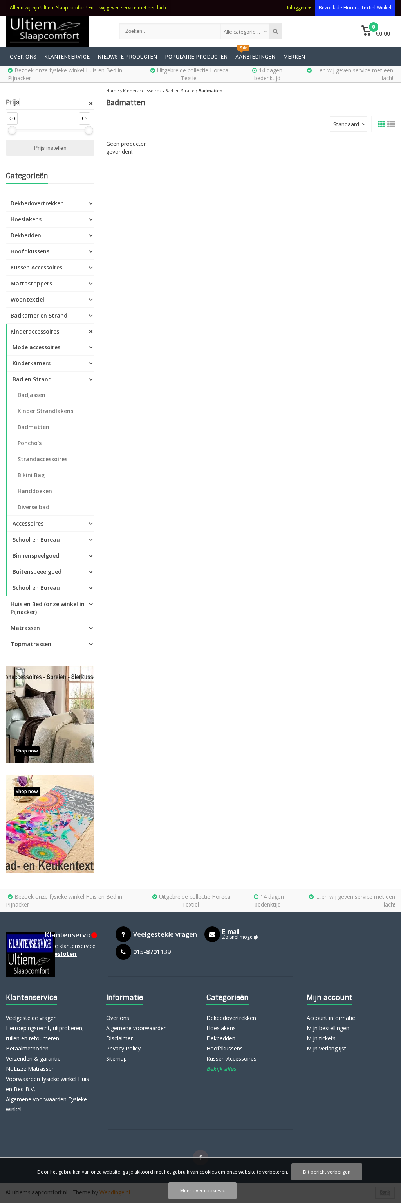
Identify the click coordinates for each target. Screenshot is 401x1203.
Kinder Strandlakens (45, 411)
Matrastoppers (31, 283)
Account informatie (331, 1018)
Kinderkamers (32, 363)
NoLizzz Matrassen (30, 1068)
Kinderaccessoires (35, 331)
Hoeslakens (26, 219)
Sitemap (116, 1058)
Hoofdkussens (30, 251)
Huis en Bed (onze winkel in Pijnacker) (48, 608)
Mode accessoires (36, 347)
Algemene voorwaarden (136, 1028)
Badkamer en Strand (39, 315)
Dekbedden (26, 235)
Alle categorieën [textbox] (243, 31)
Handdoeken (35, 491)
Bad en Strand (32, 379)
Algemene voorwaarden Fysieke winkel (46, 1104)
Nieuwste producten (127, 56)
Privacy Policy (123, 1048)
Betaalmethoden (27, 1048)
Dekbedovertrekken (37, 203)
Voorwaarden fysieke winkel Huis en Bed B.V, (47, 1084)
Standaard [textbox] (346, 124)
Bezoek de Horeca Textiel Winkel (355, 7)
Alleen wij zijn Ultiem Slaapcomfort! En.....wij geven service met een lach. (88, 7)
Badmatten (33, 427)
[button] (375, 31)
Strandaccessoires (42, 459)
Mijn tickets (321, 1038)
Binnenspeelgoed (36, 555)
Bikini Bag (31, 475)
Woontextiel (27, 299)
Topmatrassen (31, 644)
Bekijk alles (221, 1068)
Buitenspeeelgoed (37, 571)
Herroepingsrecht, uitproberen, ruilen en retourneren (45, 1033)
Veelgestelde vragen (31, 1018)
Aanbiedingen (255, 56)
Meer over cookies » (202, 1190)
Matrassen (25, 628)
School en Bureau (36, 539)
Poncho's (30, 443)
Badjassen (31, 395)
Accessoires (28, 523)
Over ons (23, 56)
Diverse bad (33, 507)
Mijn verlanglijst (326, 1048)
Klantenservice (67, 56)
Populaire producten (196, 56)
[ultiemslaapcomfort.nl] (54, 31)
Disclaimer (119, 1038)
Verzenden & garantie (33, 1058)
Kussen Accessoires (36, 267)
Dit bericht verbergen (326, 1172)
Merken (294, 56)
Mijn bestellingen (328, 1028)
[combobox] (244, 31)
